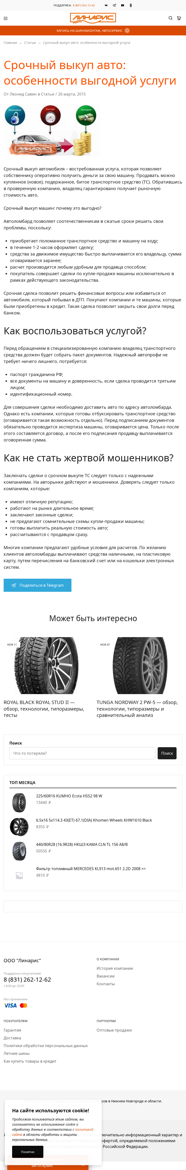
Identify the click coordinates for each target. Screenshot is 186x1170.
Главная (10, 42)
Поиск (15, 743)
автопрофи (149, 355)
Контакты (106, 983)
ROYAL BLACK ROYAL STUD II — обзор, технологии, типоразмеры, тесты (44, 708)
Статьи (30, 42)
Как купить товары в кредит (30, 1061)
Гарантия (12, 1030)
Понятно (27, 1152)
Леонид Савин (23, 94)
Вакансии (106, 976)
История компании (115, 968)
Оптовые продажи (114, 1030)
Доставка (12, 1038)
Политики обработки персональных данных (46, 1045)
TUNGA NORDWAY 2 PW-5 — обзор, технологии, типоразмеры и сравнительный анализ (137, 708)
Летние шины (17, 1053)
